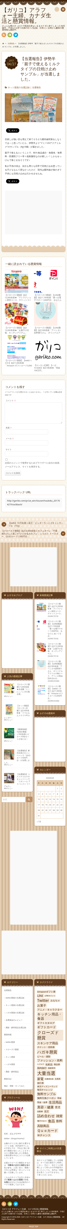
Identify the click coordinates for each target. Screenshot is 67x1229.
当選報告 (36, 87)
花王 (46, 1111)
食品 (51, 1121)
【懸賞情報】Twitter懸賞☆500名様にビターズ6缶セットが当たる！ (23, 734)
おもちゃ (55, 1000)
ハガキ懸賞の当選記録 (15, 1012)
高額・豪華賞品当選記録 (16, 1027)
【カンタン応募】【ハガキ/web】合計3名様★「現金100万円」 (47, 368)
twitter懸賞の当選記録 (15, 997)
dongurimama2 (17, 1138)
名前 (9, 427)
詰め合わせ (46, 1116)
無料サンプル (46, 1094)
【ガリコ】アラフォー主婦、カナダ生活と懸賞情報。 (26, 1209)
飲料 (59, 1121)
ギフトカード (46, 1027)
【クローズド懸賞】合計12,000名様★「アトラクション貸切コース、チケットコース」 (18, 299)
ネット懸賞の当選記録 (19, 87)
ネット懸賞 (10, 1057)
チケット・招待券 (46, 1047)
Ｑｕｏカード (47, 1130)
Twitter (43, 1000)
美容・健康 (45, 1107)
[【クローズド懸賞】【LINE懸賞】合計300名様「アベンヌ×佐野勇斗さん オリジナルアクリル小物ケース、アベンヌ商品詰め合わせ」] (45, 324)
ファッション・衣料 (49, 1060)
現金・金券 (42, 1102)
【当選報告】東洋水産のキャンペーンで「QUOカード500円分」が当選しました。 (17, 756)
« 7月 (39, 821)
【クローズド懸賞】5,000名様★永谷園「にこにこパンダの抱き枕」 (23, 689)
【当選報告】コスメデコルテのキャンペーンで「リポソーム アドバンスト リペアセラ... (17, 780)
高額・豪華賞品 (12, 1071)
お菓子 (41, 1005)
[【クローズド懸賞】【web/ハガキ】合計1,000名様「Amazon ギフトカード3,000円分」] (16, 357)
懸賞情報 (8, 1034)
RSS (4, 35)
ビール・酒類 (43, 1056)
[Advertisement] (33, 212)
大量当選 (46, 1073)
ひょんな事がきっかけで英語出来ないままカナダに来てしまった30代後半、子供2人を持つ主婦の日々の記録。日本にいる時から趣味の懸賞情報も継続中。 (33, 1212)
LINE (40, 996)
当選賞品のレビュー (14, 1020)
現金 (59, 1098)
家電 (40, 1079)
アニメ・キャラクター (49, 1009)
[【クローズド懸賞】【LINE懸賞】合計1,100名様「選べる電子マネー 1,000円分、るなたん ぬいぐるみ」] (45, 291)
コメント (11, 400)
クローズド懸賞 (12, 1049)
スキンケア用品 (47, 1043)
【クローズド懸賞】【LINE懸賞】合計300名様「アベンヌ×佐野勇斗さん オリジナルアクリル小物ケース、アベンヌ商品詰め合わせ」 (47, 332)
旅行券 (40, 1083)
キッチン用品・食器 (49, 1016)
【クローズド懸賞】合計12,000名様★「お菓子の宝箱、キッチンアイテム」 (17, 330)
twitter (15, 35)
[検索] (57, 9)
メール (10, 438)
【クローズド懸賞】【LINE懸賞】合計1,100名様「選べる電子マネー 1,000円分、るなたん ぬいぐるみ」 (48, 299)
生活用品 (55, 1102)
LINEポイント (50, 996)
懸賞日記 (8, 1079)
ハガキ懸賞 (10, 1064)
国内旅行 (42, 1068)
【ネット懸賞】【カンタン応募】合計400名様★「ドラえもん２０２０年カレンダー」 (17, 711)
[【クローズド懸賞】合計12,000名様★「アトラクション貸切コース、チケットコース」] (16, 291)
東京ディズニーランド (47, 1086)
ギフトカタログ (46, 1022)
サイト (9, 449)
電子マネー (42, 1121)
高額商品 (43, 1126)
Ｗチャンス (43, 1135)
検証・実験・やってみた (14, 1086)
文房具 (57, 1079)
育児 (57, 1107)
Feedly (9, 35)
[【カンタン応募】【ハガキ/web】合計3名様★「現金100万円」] (48, 361)
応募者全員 (49, 1079)
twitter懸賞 (10, 1042)
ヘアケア (40, 1064)
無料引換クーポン (46, 1098)
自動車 (40, 1111)
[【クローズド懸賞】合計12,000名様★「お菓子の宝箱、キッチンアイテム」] (16, 324)
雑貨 (59, 1116)
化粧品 (49, 1064)
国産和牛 (51, 1068)
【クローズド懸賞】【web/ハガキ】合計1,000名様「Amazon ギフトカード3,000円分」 (18, 364)
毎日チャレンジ (45, 1089)
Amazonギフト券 (46, 991)
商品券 (57, 1064)
